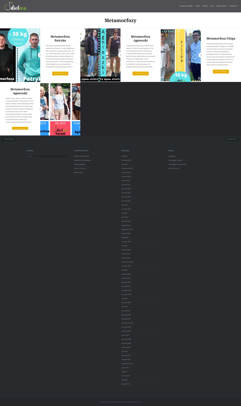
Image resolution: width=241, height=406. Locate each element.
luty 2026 (124, 164)
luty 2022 (124, 217)
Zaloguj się (172, 156)
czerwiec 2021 (126, 241)
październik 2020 (127, 262)
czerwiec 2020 (126, 266)
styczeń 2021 (125, 258)
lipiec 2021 (125, 237)
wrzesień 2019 (126, 290)
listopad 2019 (126, 286)
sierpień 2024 (126, 193)
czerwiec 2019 (126, 294)
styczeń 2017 (125, 384)
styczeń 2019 (125, 311)
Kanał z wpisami (176, 160)
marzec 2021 (125, 254)
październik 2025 (127, 168)
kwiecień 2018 (126, 343)
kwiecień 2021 (126, 250)
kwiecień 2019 (126, 302)
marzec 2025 (125, 180)
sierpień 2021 (126, 233)
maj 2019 (124, 298)
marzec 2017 (125, 376)
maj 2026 (124, 156)
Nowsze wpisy (232, 139)
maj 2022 (124, 213)
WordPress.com (136, 402)
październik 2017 (127, 363)
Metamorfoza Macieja (81, 156)
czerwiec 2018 (126, 339)
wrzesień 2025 (126, 172)
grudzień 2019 (126, 282)
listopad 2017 (126, 359)
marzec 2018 (125, 347)
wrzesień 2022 (126, 209)
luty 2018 (124, 351)
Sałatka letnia (78, 172)
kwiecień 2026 (126, 160)
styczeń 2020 (125, 278)
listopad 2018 (126, 319)
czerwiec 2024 (126, 197)
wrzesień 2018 (126, 327)
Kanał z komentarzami (178, 164)
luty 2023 (124, 205)
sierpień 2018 (126, 331)
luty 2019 (124, 306)
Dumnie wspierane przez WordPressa (110, 402)
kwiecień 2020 (126, 274)
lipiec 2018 (125, 335)
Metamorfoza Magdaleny (82, 160)
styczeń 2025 (125, 184)
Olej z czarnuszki (80, 168)
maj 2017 (124, 372)
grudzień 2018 (126, 315)
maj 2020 (124, 270)
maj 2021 (124, 245)
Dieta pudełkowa (79, 164)
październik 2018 (127, 323)
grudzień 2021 (126, 221)
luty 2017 (124, 380)
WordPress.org (174, 168)
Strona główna (186, 6)
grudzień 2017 (126, 355)
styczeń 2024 (125, 201)
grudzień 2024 (126, 189)
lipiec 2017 (125, 367)
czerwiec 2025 (126, 176)
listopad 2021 (126, 225)
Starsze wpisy (9, 139)
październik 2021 (127, 229)
